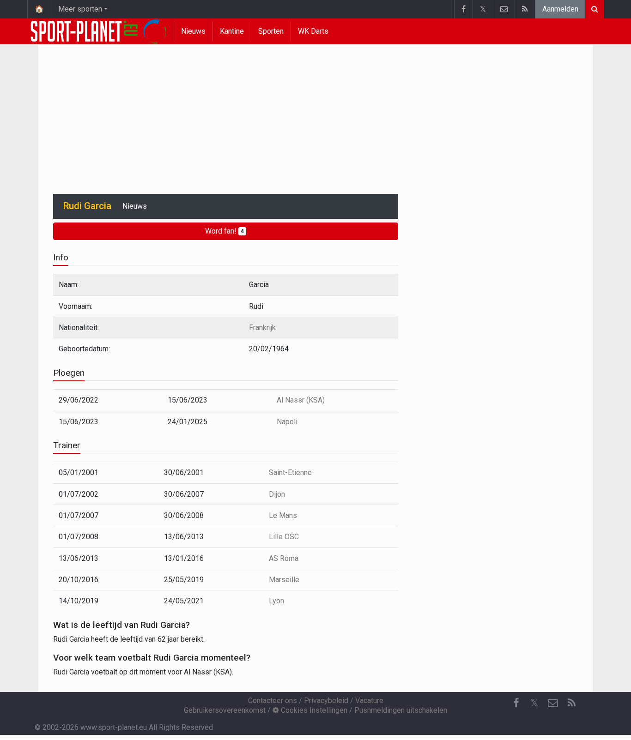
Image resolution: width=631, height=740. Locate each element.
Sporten (271, 31)
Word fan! (224, 231)
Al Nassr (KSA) (301, 400)
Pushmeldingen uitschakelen (400, 710)
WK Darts (313, 31)
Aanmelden (560, 9)
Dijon (277, 494)
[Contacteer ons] (504, 9)
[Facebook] (463, 9)
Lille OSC (284, 536)
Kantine (232, 31)
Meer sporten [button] (80, 9)
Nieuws (193, 31)
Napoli (287, 421)
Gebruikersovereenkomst (225, 710)
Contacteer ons (272, 700)
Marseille (284, 579)
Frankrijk (262, 327)
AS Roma (283, 558)
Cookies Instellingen (313, 710)
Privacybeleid (326, 700)
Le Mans (283, 515)
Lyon (276, 600)
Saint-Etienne (290, 472)
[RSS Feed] (525, 9)
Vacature (369, 700)
